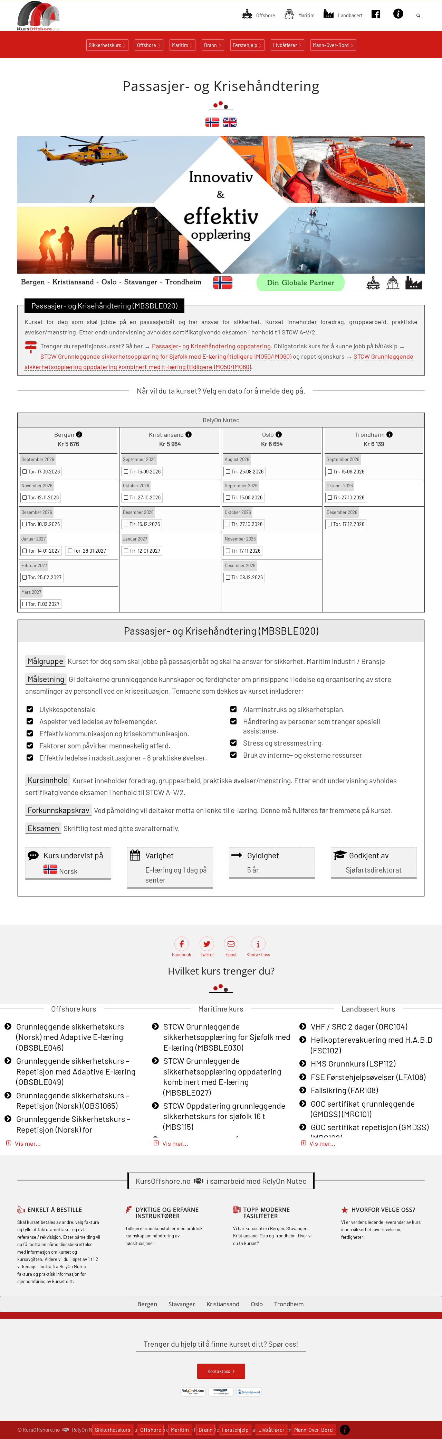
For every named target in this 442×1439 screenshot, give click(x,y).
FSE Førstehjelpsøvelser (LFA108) (368, 1077)
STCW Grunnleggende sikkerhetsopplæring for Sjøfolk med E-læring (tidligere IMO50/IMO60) (165, 356)
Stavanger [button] (182, 1304)
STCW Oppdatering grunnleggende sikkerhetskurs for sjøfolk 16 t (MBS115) (224, 1116)
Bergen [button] (147, 1304)
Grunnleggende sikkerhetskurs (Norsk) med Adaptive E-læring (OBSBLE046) (70, 1037)
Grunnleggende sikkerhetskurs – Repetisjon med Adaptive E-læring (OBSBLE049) (76, 1071)
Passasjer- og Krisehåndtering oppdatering (211, 346)
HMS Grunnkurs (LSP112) (353, 1063)
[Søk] (418, 15)
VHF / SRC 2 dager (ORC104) (359, 1026)
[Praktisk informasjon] (344, 1430)
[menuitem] (259, 15)
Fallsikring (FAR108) (344, 1090)
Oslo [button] (257, 1304)
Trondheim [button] (289, 1304)
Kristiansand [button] (222, 1304)
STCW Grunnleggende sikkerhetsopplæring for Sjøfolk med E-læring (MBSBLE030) (226, 1037)
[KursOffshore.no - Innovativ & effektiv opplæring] (50, 15)
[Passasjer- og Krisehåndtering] (212, 125)
